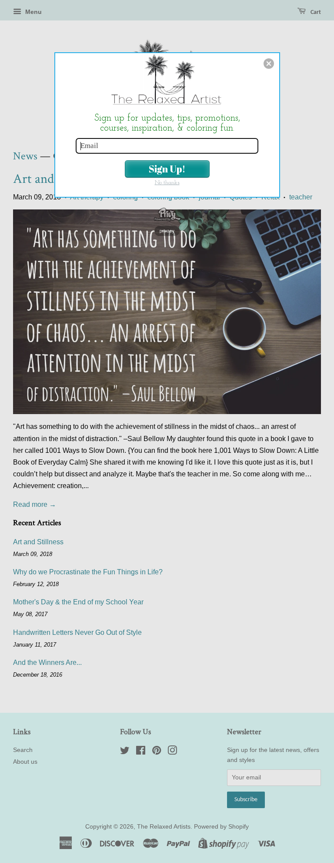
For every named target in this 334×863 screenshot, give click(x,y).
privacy (167, 231)
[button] (269, 63)
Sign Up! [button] (167, 168)
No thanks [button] (167, 182)
